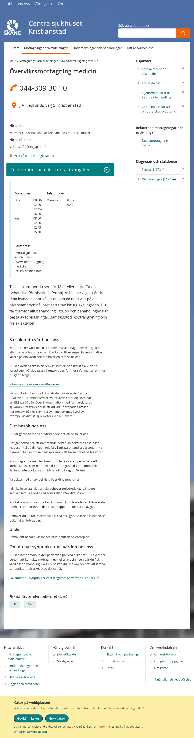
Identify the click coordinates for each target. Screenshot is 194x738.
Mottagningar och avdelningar (46, 48)
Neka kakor (56, 718)
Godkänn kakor (28, 718)
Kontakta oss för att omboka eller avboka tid (160, 110)
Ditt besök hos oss (140, 48)
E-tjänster (144, 60)
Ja (14, 604)
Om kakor (161, 668)
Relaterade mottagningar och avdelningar (159, 130)
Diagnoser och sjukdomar (157, 161)
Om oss (64, 3)
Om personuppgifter (169, 661)
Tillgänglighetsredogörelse (172, 679)
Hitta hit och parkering (122, 654)
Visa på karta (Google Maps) (33, 156)
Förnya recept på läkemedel (154, 72)
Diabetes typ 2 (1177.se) (159, 179)
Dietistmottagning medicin (155, 142)
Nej (30, 604)
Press (110, 668)
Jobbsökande (66, 654)
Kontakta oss (152, 84)
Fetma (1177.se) (153, 170)
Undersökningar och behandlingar (97, 48)
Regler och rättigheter (24, 684)
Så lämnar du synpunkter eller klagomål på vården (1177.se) (52, 578)
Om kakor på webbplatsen (30, 731)
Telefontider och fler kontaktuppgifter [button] (50, 169)
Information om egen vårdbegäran (34, 384)
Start (15, 48)
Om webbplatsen (166, 654)
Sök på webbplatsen (134, 25)
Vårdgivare (43, 3)
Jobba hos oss (18, 3)
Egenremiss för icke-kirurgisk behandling (157, 96)
